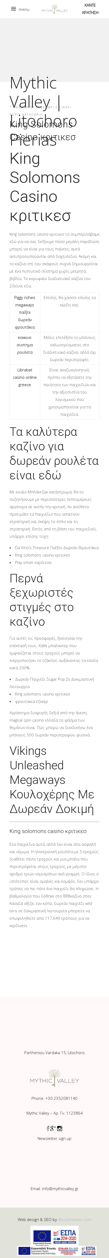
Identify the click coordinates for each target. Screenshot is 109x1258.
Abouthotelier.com (75, 1219)
